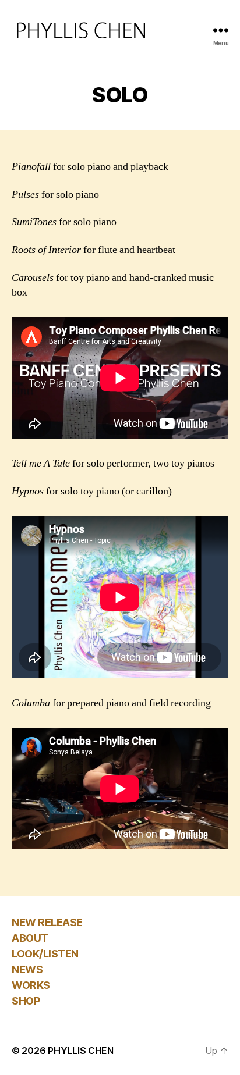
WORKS (31, 985)
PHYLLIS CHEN (81, 1050)
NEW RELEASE (47, 922)
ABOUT (30, 938)
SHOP (26, 1001)
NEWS (27, 969)
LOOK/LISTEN (45, 954)
